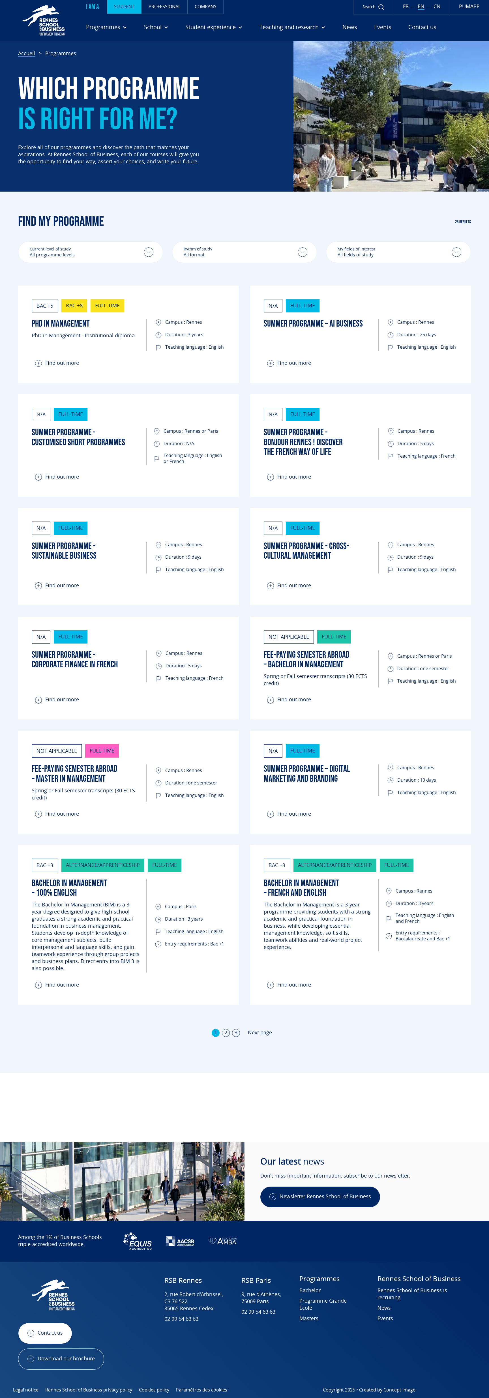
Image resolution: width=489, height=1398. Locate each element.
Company (205, 7)
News (349, 27)
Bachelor (310, 1290)
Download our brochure (66, 1358)
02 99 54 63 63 (181, 1319)
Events (382, 27)
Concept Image (399, 1390)
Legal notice (25, 1390)
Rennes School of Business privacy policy (88, 1390)
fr (406, 6)
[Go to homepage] (34, 20)
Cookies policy (154, 1390)
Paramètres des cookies (201, 1390)
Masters (308, 1318)
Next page (260, 1032)
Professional (165, 7)
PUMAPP (469, 6)
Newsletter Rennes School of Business (325, 1196)
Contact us (422, 27)
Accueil (26, 53)
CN (437, 6)
